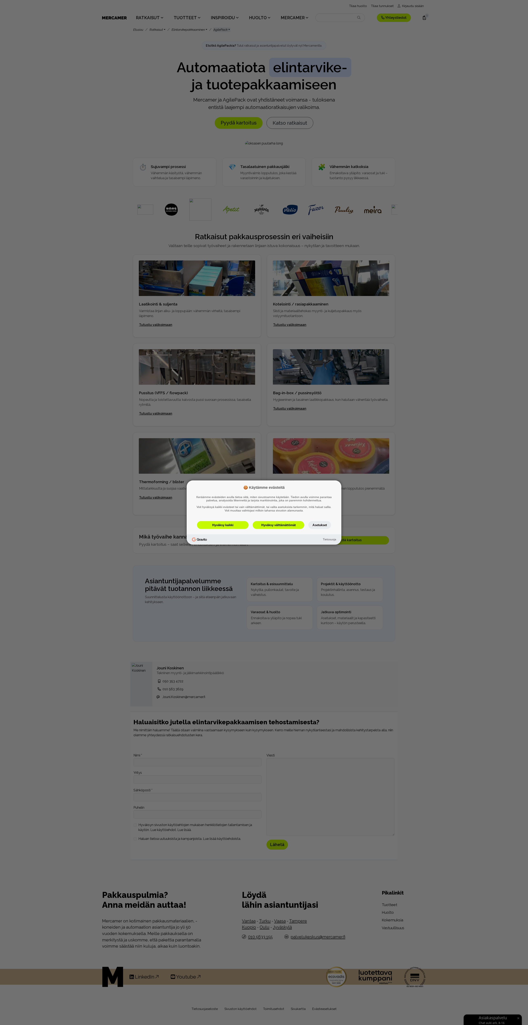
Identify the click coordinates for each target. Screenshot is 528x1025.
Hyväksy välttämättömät (278, 525)
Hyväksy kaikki (222, 525)
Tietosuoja (329, 539)
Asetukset (319, 525)
